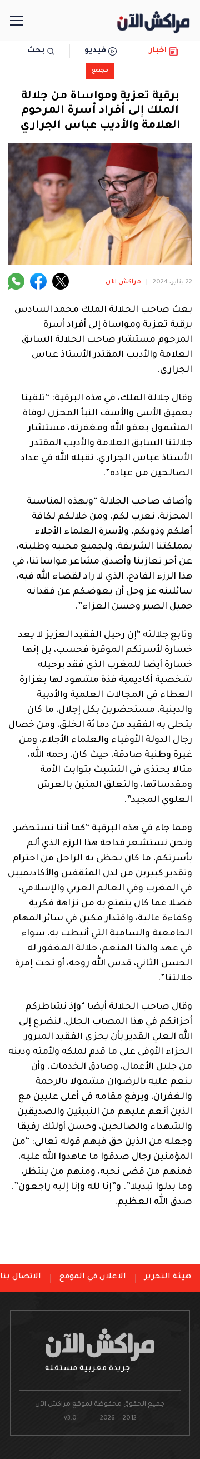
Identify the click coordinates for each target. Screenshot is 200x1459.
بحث (35, 51)
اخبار (158, 51)
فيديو (95, 51)
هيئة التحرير (167, 1277)
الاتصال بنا (20, 1277)
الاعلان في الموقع (92, 1277)
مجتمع (100, 71)
